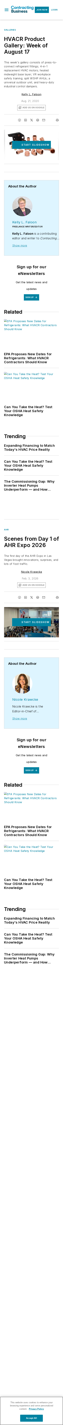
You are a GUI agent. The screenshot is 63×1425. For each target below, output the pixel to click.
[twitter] (31, 120)
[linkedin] (25, 120)
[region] (31, 1411)
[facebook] (19, 120)
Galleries (10, 30)
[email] (43, 120)
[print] (57, 120)
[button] (6, 9)
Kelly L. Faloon (31, 94)
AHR (6, 529)
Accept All (31, 1418)
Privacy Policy (36, 1409)
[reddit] (37, 120)
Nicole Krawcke (31, 571)
